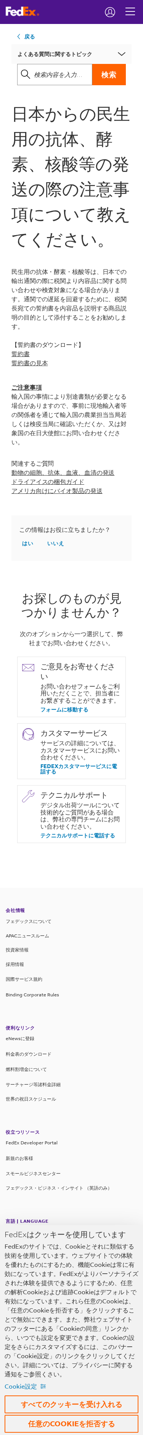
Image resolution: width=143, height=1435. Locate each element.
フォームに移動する (64, 709)
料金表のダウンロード (28, 1054)
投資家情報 (17, 950)
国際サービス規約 (24, 979)
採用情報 (15, 964)
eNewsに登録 (20, 1038)
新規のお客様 (19, 1158)
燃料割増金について (26, 1069)
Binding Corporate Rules (32, 995)
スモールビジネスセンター (33, 1173)
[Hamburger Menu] (130, 5)
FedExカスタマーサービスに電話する (78, 769)
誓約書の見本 (29, 363)
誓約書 (20, 354)
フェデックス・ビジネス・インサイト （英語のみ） (59, 1188)
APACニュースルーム (27, 936)
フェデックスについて (28, 921)
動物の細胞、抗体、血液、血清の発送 (62, 472)
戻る (29, 36)
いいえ (55, 543)
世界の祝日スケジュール (31, 1099)
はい (28, 543)
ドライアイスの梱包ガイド (47, 481)
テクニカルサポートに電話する (77, 835)
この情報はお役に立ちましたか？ (65, 529)
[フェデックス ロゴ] (25, 11)
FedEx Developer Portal (32, 1142)
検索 (109, 74)
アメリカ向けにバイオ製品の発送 (57, 491)
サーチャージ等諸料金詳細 (33, 1084)
